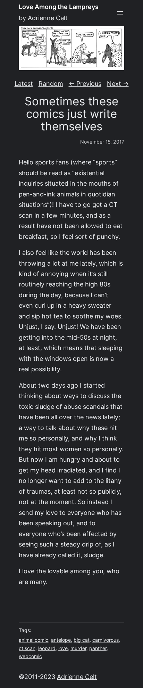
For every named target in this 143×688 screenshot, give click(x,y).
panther (98, 648)
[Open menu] (120, 13)
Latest (24, 83)
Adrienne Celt (77, 676)
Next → (118, 83)
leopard (47, 648)
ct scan (27, 648)
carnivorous (105, 640)
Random (51, 83)
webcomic (30, 656)
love (63, 648)
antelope (61, 640)
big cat (82, 640)
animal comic (33, 640)
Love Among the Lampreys (59, 6)
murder (78, 648)
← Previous (85, 83)
